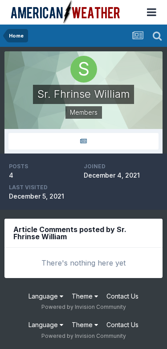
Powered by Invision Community (83, 306)
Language (44, 296)
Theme (83, 296)
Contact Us (122, 296)
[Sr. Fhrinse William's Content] (83, 141)
